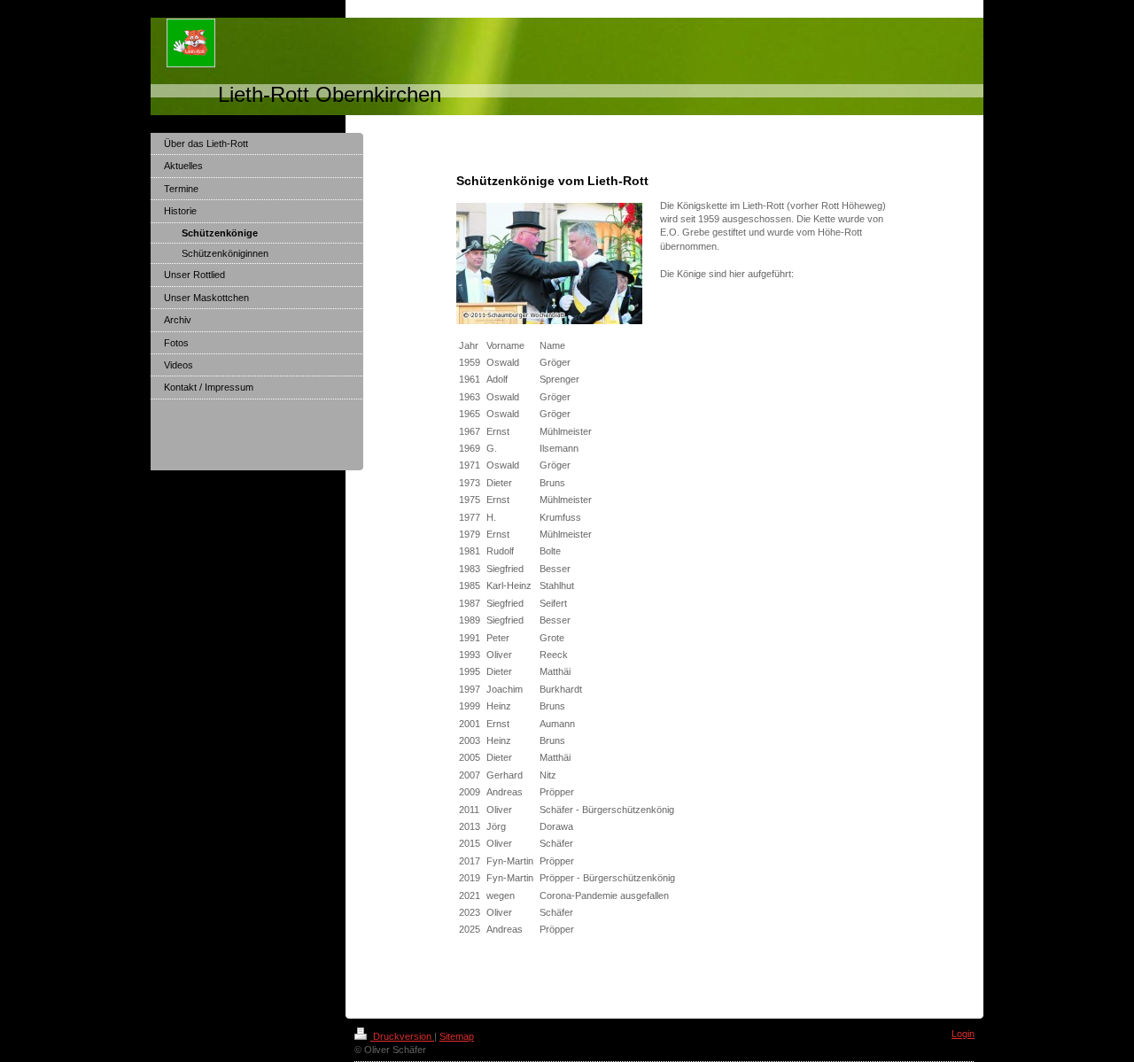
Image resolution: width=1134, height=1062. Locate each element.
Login (963, 1033)
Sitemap (456, 1036)
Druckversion (402, 1036)
